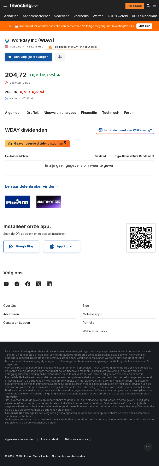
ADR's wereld (117, 16)
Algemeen (13, 113)
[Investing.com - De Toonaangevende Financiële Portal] (24, 5)
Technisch (110, 113)
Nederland (61, 16)
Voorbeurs (81, 16)
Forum (129, 113)
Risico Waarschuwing (77, 439)
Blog (86, 305)
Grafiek (32, 113)
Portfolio (88, 322)
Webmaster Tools (95, 331)
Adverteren (11, 314)
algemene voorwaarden (19, 439)
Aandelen (11, 16)
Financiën (89, 113)
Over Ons (9, 305)
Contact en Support (16, 322)
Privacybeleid (49, 439)
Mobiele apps (92, 314)
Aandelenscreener (36, 16)
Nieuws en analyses (60, 113)
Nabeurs (15, 98)
